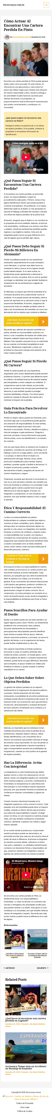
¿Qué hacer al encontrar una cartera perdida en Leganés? (25, 1019)
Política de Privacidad (24, 1103)
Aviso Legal (24, 1107)
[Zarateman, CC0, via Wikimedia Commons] (26, 1098)
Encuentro (25, 1024)
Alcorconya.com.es (13, 4)
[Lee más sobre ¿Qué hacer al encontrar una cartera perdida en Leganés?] (26, 999)
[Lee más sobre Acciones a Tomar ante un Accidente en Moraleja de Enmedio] (26, 1047)
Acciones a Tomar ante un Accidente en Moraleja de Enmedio (25, 1067)
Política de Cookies (24, 1111)
